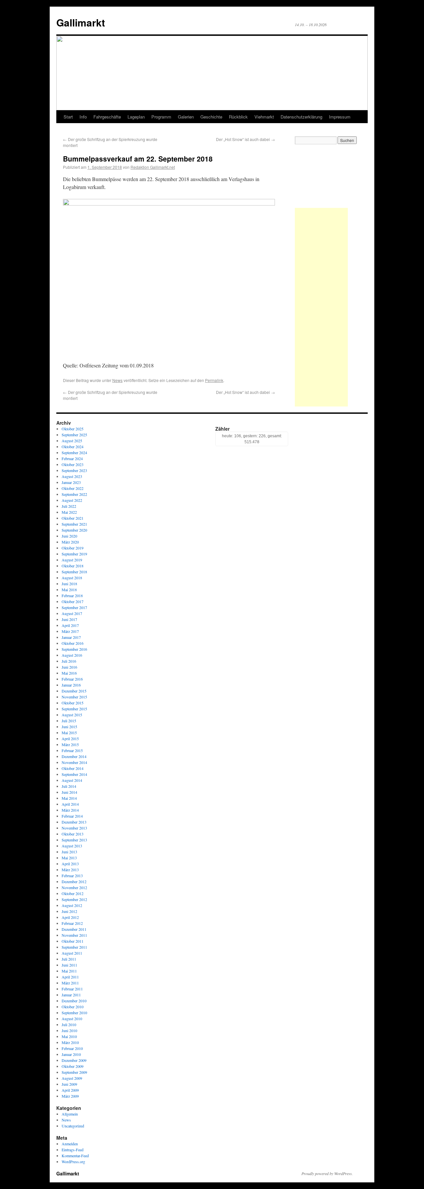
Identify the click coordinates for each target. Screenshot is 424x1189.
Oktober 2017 (72, 601)
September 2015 (74, 708)
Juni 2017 (69, 619)
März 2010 (70, 1042)
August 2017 (72, 613)
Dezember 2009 (74, 1060)
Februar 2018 (72, 595)
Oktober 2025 (72, 428)
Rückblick (238, 117)
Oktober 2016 (72, 643)
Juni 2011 (69, 965)
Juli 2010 (69, 1024)
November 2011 (74, 935)
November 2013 (74, 828)
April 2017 (70, 625)
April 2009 (70, 1090)
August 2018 (72, 577)
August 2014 (72, 780)
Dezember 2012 (74, 881)
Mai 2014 (69, 798)
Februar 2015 (72, 750)
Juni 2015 (69, 726)
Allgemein (70, 1114)
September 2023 (74, 470)
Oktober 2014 (72, 768)
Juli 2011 (69, 959)
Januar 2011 (71, 994)
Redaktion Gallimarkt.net (153, 167)
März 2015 (70, 744)
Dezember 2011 (74, 929)
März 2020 (70, 542)
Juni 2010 (69, 1030)
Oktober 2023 (72, 464)
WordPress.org (73, 1161)
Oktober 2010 (72, 1006)
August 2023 (72, 476)
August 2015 (72, 714)
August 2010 (72, 1018)
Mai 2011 (69, 971)
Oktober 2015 (72, 702)
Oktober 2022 (72, 488)
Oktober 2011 (72, 941)
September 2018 (74, 571)
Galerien (186, 117)
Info (83, 117)
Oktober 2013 (72, 833)
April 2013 (70, 863)
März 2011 (70, 982)
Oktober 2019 (72, 547)
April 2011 (70, 976)
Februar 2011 (72, 988)
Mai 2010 (69, 1036)
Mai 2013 (69, 857)
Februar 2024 (72, 458)
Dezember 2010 (74, 1000)
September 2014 (74, 774)
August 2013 (72, 845)
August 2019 (72, 559)
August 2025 (72, 440)
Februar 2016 (72, 679)
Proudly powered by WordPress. (327, 1173)
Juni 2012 (69, 911)
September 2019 (74, 553)
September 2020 (74, 530)
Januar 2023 (71, 482)
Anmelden (70, 1143)
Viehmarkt (264, 117)
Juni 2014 (69, 792)
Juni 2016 (69, 667)
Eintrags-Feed (72, 1149)
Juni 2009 (69, 1084)
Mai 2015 (69, 732)
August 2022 (72, 500)
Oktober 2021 (72, 518)
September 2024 (74, 452)
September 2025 (74, 434)
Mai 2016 (69, 673)
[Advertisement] (321, 307)
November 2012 (74, 887)
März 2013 (70, 869)
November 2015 (74, 696)
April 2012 (70, 917)
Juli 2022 (69, 506)
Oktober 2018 (72, 565)
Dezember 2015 (74, 690)
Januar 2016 (71, 685)
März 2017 (70, 631)
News (117, 380)
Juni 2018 (69, 583)
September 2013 (74, 839)
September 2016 (74, 649)
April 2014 (70, 804)
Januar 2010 (71, 1054)
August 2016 (72, 655)
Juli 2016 (69, 661)
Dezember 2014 (74, 756)
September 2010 (74, 1012)
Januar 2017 (71, 637)
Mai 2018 (69, 589)
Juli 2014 (69, 786)
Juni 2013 (69, 851)
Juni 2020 (69, 536)
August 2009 (72, 1078)
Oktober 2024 (72, 446)
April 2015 (70, 738)
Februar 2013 (72, 875)
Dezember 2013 (74, 822)
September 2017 (74, 607)
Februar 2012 (72, 923)
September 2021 (74, 524)
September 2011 (74, 947)
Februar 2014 (72, 816)
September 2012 (74, 899)
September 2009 (74, 1072)
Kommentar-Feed (75, 1155)
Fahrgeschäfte (107, 117)
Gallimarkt (80, 22)
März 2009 (70, 1096)
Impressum (339, 117)
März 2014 (70, 810)
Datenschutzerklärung (301, 117)
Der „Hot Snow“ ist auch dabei (245, 139)
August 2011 (72, 953)
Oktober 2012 (72, 893)
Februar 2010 (72, 1048)
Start (68, 117)
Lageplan (136, 117)
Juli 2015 (69, 720)
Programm (161, 117)
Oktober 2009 (72, 1066)
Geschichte (211, 117)
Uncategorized (73, 1125)
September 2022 (74, 494)
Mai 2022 (69, 512)
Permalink (214, 380)
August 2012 (72, 905)
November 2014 (74, 762)
